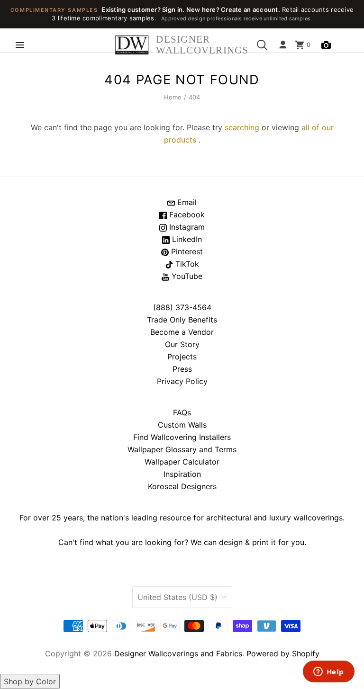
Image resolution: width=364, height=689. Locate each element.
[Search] (262, 45)
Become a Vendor (182, 332)
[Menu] (20, 45)
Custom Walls (182, 425)
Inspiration (182, 474)
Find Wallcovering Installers (182, 437)
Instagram (186, 227)
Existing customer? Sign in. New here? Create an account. (190, 9)
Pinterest (186, 251)
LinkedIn (186, 239)
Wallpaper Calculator (182, 461)
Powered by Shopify (282, 653)
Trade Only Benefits (182, 319)
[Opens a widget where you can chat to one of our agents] (328, 672)
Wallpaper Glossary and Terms (182, 449)
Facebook (186, 214)
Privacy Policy (182, 381)
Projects (182, 356)
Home (173, 97)
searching (242, 127)
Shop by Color (30, 681)
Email (186, 202)
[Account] (283, 45)
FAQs (182, 412)
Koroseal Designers (182, 486)
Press (182, 369)
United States (177, 597)
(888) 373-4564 (182, 307)
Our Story (182, 344)
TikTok (186, 263)
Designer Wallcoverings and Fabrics (178, 653)
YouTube (185, 276)
